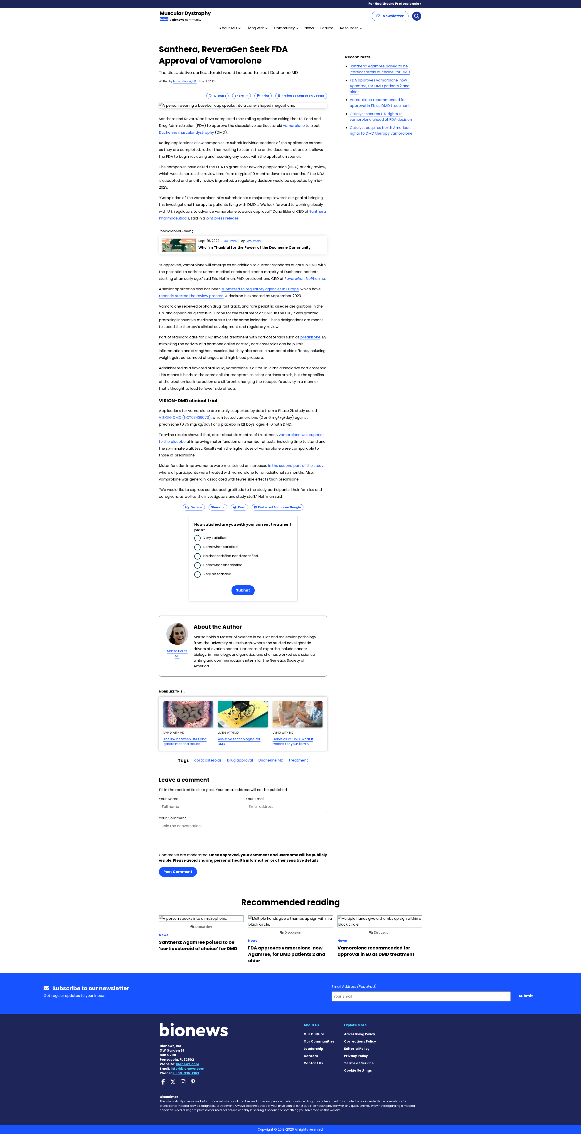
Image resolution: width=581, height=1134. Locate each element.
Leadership (313, 1048)
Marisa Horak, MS (185, 81)
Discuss (219, 96)
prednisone (310, 337)
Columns (230, 241)
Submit (243, 590)
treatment (298, 760)
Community (284, 28)
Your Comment (172, 818)
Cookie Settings (358, 1070)
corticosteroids (208, 760)
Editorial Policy (356, 1048)
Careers (311, 1056)
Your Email (255, 798)
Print (264, 96)
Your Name (168, 798)
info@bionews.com (187, 1068)
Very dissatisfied (217, 574)
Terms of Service (359, 1063)
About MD (228, 28)
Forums (327, 28)
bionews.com (187, 1064)
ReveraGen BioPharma (304, 278)
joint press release (222, 218)
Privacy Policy (356, 1056)
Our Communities (319, 1041)
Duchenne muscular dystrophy (186, 132)
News (309, 28)
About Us (311, 1025)
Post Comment (177, 871)
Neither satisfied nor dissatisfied (230, 555)
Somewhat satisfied (220, 546)
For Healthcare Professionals (393, 3)
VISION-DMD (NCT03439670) (185, 417)
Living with (255, 28)
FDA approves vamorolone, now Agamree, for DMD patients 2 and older (379, 86)
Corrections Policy (360, 1041)
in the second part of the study (295, 465)
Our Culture (314, 1034)
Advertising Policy (359, 1034)
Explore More (355, 1025)
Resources (349, 28)
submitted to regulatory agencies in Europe (260, 289)
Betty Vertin (253, 241)
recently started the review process (191, 295)
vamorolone (294, 125)
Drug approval (240, 760)
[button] (390, 16)
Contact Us (313, 1063)
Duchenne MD (270, 760)
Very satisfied (214, 537)
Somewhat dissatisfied (222, 564)
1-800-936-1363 (185, 1073)
